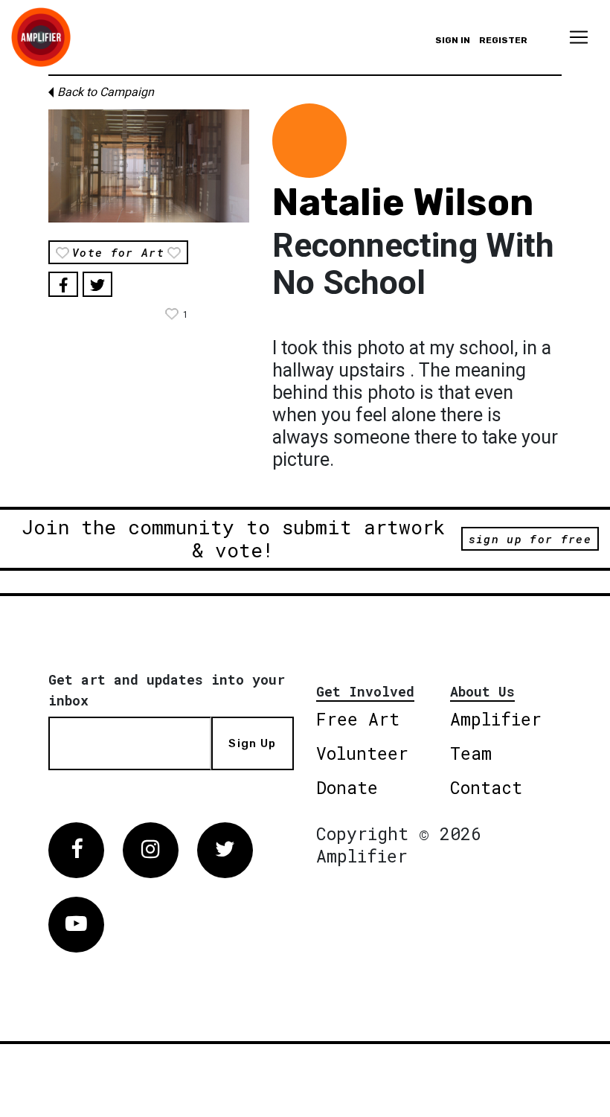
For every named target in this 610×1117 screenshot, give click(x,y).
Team (471, 753)
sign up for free (530, 538)
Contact (486, 787)
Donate (347, 787)
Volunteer (362, 753)
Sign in (452, 40)
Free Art (357, 719)
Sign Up (252, 743)
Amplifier (496, 719)
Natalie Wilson (402, 202)
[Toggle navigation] (579, 37)
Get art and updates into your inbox (166, 689)
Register (503, 40)
